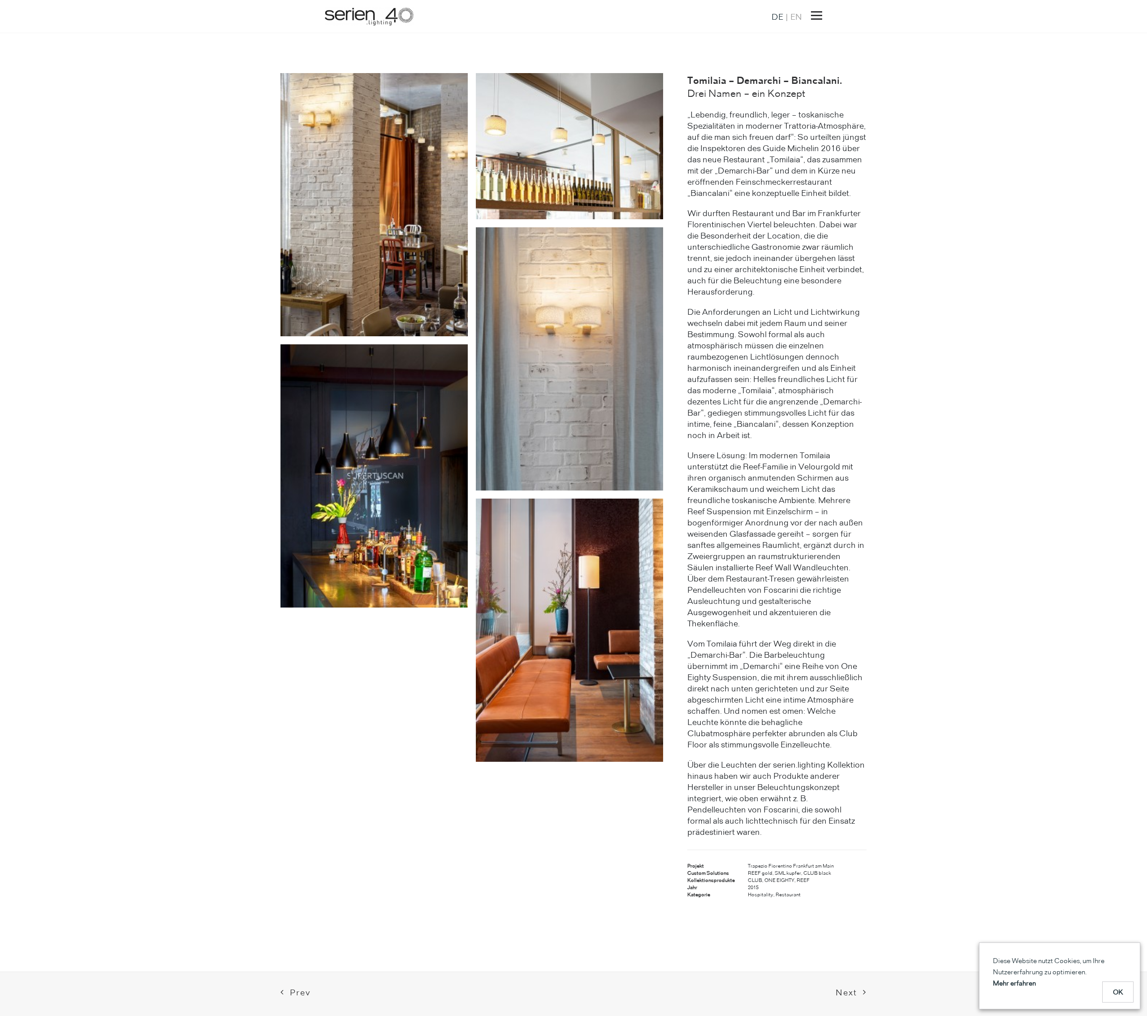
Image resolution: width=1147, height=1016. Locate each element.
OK (1118, 992)
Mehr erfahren (1014, 983)
